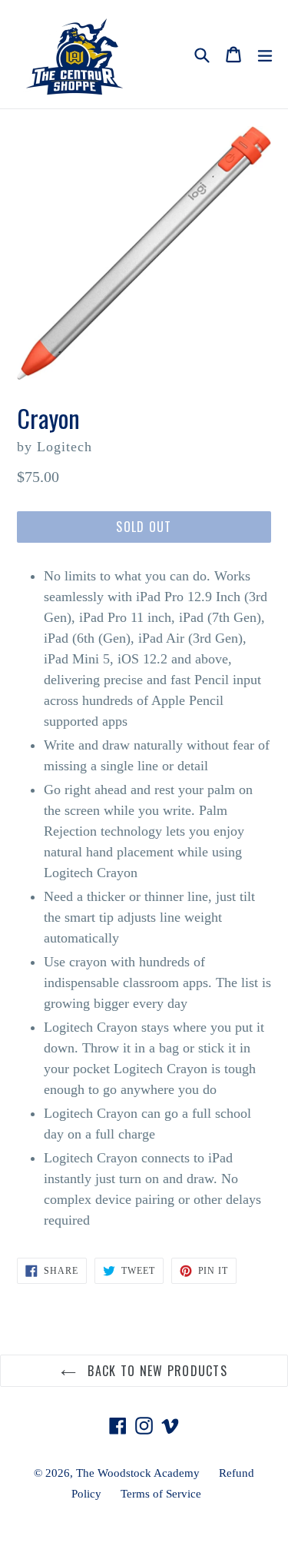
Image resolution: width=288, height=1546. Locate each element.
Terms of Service (161, 1494)
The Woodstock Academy (138, 1473)
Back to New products (155, 1370)
